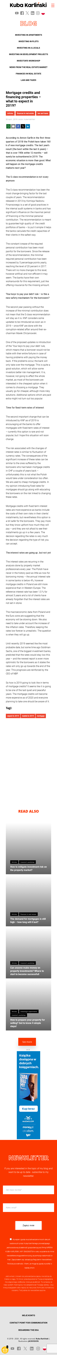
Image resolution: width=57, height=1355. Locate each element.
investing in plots (29, 41)
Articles (10, 113)
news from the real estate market (29, 67)
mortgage (40, 716)
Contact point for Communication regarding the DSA (28, 1326)
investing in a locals (28, 48)
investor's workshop (28, 61)
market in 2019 (28, 716)
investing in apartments (28, 35)
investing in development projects (28, 54)
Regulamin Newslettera (42, 1260)
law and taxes (28, 80)
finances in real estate (28, 73)
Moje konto (28, 1315)
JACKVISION (33, 1341)
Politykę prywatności (15, 1264)
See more (27, 1041)
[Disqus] (28, 761)
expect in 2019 (13, 716)
